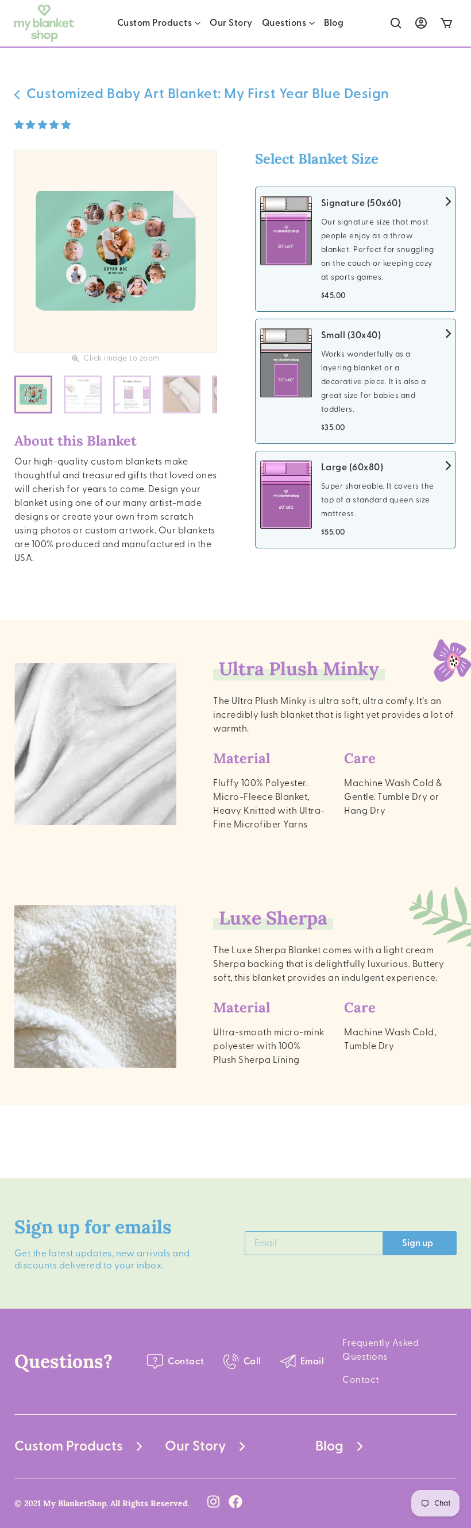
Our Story (231, 23)
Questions (284, 23)
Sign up (417, 1243)
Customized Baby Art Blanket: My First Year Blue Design (207, 94)
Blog (333, 23)
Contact (360, 1379)
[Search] (396, 23)
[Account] (421, 23)
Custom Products (154, 23)
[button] (43, 125)
